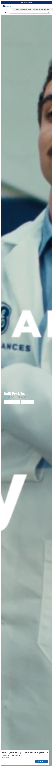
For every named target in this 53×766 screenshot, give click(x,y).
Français (30, 9)
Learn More (27, 402)
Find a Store (36, 9)
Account (41, 9)
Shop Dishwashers (12, 402)
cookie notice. (5, 757)
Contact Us (17, 9)
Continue (41, 761)
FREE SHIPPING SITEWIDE (26, 2)
